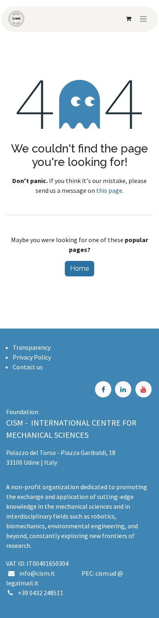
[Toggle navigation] (143, 18)
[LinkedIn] (123, 389)
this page (109, 190)
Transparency (32, 347)
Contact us (28, 367)
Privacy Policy (32, 357)
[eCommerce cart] (128, 18)
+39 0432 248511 (40, 593)
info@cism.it (38, 573)
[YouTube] (143, 389)
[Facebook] (103, 389)
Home (79, 268)
